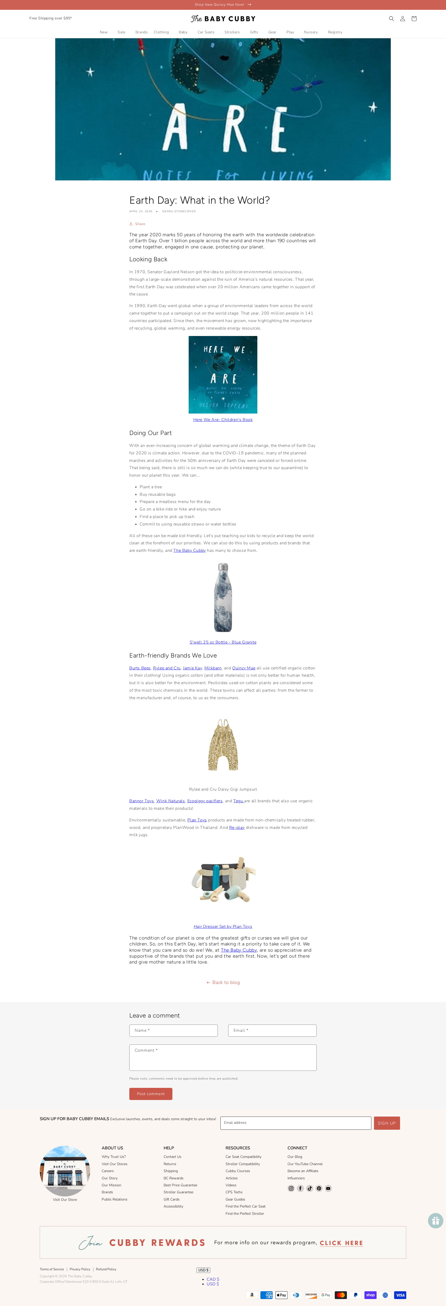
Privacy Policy (80, 1269)
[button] (391, 18)
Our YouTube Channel (305, 1164)
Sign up (387, 1123)
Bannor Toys (141, 801)
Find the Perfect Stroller (245, 1213)
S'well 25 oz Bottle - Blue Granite (223, 642)
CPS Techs (234, 1192)
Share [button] (140, 224)
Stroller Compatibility (243, 1164)
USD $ (203, 1270)
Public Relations (115, 1199)
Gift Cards (172, 1199)
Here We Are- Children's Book (223, 420)
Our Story (110, 1178)
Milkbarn (213, 668)
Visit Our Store (65, 1199)
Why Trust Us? (114, 1156)
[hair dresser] (223, 919)
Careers (108, 1170)
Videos (231, 1185)
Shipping (171, 1170)
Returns (170, 1164)
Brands (107, 1192)
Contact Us (172, 1156)
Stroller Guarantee (178, 1192)
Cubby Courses (238, 1170)
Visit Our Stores (115, 1164)
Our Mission (111, 1185)
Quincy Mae (243, 668)
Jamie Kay (192, 668)
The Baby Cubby (189, 550)
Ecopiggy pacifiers (205, 801)
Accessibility (173, 1206)
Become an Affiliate (303, 1170)
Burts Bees (140, 668)
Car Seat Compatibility (243, 1156)
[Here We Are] (223, 412)
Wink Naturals (170, 801)
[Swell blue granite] (223, 635)
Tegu (238, 801)
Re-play (237, 827)
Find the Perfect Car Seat (246, 1206)
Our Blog (295, 1156)
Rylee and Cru (167, 668)
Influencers (296, 1178)
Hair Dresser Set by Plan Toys (223, 926)
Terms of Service (52, 1269)
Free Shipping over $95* (50, 18)
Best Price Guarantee (180, 1185)
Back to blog (226, 982)
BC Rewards (174, 1178)
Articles (232, 1178)
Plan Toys (197, 820)
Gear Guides (235, 1199)
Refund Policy (106, 1269)
